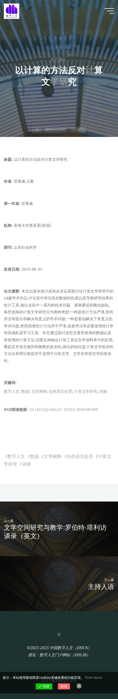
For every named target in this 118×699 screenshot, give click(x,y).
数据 (25, 391)
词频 (103, 391)
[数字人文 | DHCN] (11, 10)
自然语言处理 (60, 391)
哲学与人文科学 (55, 130)
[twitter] (59, 635)
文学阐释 (39, 391)
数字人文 (11, 391)
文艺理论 (58, 59)
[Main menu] (109, 11)
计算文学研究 (85, 391)
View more (93, 677)
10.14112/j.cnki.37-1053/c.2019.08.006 (63, 409)
